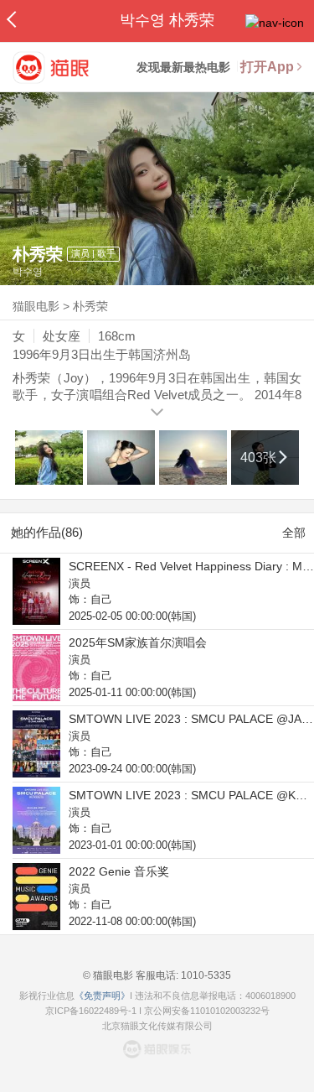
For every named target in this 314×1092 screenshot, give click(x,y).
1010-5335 (204, 975)
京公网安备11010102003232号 (207, 1011)
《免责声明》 (102, 996)
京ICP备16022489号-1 (90, 1011)
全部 (294, 532)
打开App (267, 67)
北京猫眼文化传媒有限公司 (157, 1026)
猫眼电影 (36, 306)
